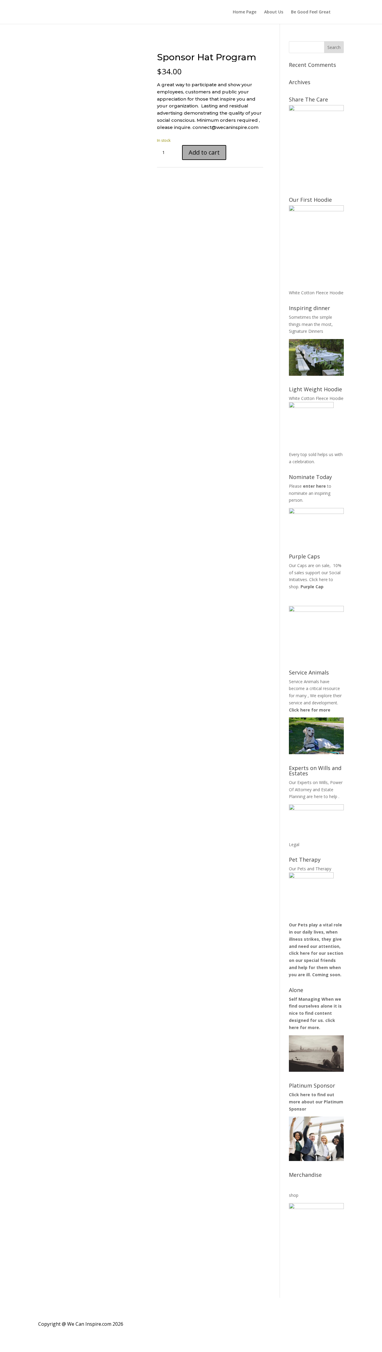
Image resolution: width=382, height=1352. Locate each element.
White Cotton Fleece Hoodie (316, 292)
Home (45, 44)
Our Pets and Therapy (310, 868)
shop (293, 1195)
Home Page (244, 12)
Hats (62, 44)
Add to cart (204, 152)
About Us (273, 12)
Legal (294, 844)
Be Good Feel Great (311, 12)
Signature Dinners (306, 331)
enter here (314, 486)
